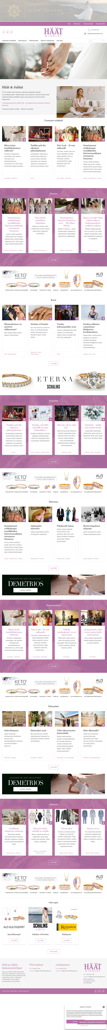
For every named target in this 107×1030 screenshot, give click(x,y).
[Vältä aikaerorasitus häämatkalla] (66, 719)
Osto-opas (53, 951)
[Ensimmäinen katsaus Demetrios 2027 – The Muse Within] (67, 206)
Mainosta (77, 24)
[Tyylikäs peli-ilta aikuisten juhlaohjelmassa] (40, 134)
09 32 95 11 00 (95, 30)
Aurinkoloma (60, 757)
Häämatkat (7, 757)
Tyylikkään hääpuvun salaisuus (14, 829)
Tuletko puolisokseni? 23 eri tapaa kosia (67, 632)
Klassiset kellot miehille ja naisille (40, 829)
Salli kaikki (76, 1021)
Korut (5, 354)
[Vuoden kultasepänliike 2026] (66, 312)
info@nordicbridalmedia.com (95, 33)
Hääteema (64, 452)
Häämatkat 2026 (38, 730)
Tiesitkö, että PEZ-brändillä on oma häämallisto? (40, 428)
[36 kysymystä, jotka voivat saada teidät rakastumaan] (93, 618)
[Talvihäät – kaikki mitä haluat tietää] (93, 413)
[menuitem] (69, 24)
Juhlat (32, 178)
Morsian (85, 178)
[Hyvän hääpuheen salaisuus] (93, 514)
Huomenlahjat (42, 851)
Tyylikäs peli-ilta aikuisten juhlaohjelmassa (38, 148)
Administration (13, 991)
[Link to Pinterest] (11, 32)
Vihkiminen (14, 178)
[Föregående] (1, 61)
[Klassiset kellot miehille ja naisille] (40, 817)
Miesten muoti (10, 853)
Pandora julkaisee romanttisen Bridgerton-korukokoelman (91, 328)
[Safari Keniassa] (14, 719)
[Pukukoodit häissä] (66, 514)
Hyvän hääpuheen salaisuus (91, 527)
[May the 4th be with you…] (67, 413)
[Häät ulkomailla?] (93, 719)
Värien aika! (66, 828)
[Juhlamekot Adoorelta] (40, 514)
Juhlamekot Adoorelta (36, 527)
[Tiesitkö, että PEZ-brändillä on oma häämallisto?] (40, 413)
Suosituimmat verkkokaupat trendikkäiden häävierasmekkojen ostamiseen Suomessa (92, 152)
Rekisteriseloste (84, 1025)
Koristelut (37, 452)
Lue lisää (14, 940)
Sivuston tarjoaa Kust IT (23, 991)
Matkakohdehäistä (95, 757)
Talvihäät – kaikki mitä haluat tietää (93, 426)
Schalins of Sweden (39, 324)
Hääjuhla (87, 452)
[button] (103, 1007)
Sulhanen (17, 853)
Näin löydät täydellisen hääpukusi (40, 220)
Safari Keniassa (11, 730)
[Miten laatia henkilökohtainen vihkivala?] (14, 134)
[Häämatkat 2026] (40, 719)
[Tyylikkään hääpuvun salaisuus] (14, 817)
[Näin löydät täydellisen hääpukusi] (40, 206)
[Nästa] (105, 61)
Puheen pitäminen (88, 558)
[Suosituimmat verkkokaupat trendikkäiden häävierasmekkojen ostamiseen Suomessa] (93, 134)
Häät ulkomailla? (91, 730)
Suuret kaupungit (69, 757)
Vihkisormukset (12, 354)
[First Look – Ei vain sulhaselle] (66, 134)
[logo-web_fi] (53, 32)
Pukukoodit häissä (65, 526)
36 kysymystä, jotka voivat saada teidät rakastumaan (93, 632)
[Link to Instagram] (7, 32)
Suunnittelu (7, 178)
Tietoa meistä (88, 24)
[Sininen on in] (93, 817)
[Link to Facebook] (3, 32)
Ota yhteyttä (100, 24)
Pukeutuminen (92, 178)
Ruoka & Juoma (45, 452)
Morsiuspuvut (42, 250)
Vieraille (99, 178)
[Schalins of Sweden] (40, 312)
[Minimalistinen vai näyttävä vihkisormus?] (14, 312)
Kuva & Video (60, 178)
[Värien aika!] (67, 817)
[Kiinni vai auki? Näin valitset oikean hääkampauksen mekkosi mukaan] (93, 206)
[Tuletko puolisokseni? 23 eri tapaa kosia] (67, 618)
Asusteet (90, 250)
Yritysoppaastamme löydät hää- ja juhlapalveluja (19, 103)
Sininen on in (93, 828)
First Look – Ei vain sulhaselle (66, 146)
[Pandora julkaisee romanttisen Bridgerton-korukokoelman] (93, 312)
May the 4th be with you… (66, 426)
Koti (69, 24)
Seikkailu (13, 757)
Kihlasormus (34, 352)
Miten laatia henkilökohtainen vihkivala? (12, 148)
